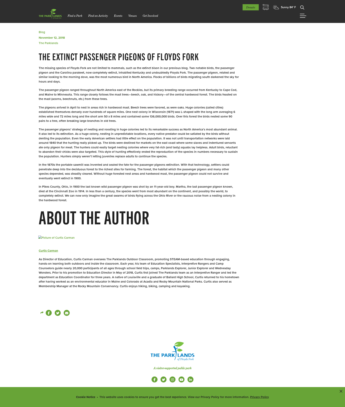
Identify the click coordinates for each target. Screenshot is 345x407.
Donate (250, 7)
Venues (132, 16)
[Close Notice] (341, 391)
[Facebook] (49, 313)
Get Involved (150, 16)
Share (42, 313)
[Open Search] (302, 7)
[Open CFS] (266, 7)
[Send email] (67, 313)
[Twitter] (58, 313)
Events (118, 16)
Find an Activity (98, 16)
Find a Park (75, 16)
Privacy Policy (259, 397)
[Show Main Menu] (303, 16)
